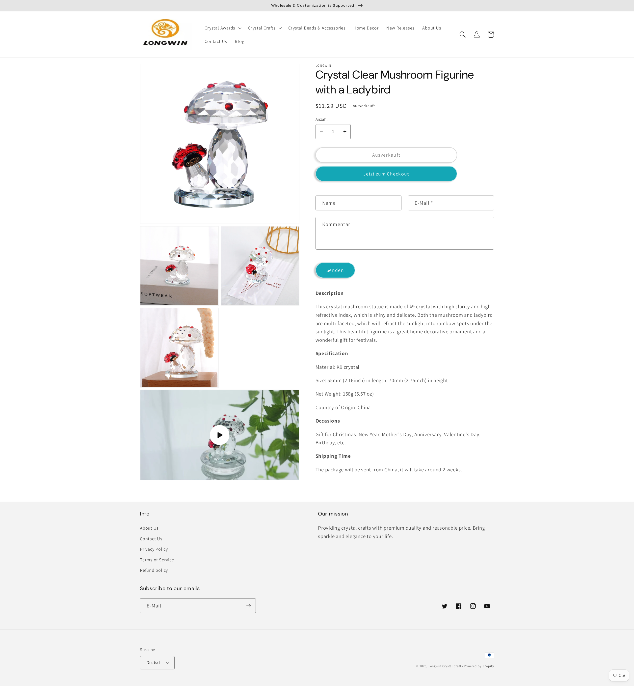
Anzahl (322, 119)
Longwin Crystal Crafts (445, 666)
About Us (149, 528)
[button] (222, 28)
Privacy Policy (154, 549)
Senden (335, 270)
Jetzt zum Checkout (386, 173)
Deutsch (154, 662)
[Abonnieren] (248, 605)
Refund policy (154, 570)
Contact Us (151, 539)
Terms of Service (157, 560)
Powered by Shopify (479, 666)
